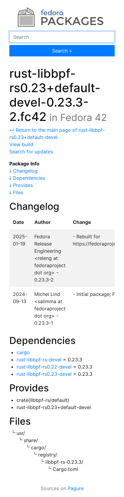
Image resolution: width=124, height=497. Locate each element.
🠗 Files (16, 192)
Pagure (76, 488)
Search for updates (31, 152)
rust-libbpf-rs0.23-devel (44, 374)
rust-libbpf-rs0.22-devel (44, 367)
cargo (23, 352)
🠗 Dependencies (27, 178)
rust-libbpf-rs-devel (39, 360)
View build (21, 144)
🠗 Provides (21, 185)
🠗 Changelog (23, 171)
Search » (62, 51)
